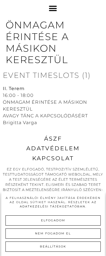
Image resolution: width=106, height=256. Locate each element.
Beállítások (53, 246)
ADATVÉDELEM (53, 148)
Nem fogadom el (53, 233)
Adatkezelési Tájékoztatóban (52, 206)
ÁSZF (53, 138)
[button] (53, 8)
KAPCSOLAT (53, 158)
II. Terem (14, 88)
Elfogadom (53, 220)
